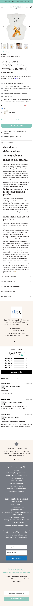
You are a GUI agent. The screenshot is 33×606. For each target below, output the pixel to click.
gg (16, 154)
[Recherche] (27, 7)
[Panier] (31, 7)
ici (15, 272)
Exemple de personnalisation (11, 120)
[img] (5, 384)
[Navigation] (2, 7)
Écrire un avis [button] (16, 372)
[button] (3, 26)
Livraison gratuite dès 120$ (13, 137)
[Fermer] (30, 566)
